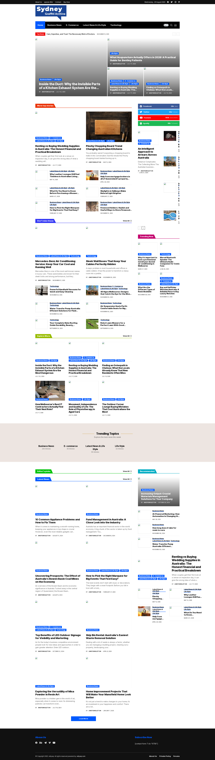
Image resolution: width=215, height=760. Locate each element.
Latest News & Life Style (119, 84)
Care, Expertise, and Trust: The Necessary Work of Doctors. (71, 34)
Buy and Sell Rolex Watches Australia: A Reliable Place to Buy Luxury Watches (169, 290)
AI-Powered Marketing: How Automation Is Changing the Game (166, 515)
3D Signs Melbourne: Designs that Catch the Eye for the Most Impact (115, 293)
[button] (174, 34)
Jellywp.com (80, 756)
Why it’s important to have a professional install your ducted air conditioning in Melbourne (147, 261)
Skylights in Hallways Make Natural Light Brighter (113, 192)
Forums (176, 756)
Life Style (57, 79)
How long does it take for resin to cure (164, 529)
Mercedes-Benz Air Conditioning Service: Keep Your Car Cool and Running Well (55, 264)
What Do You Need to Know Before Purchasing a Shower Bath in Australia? (63, 192)
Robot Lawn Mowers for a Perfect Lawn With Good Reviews (112, 324)
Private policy (165, 756)
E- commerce (130, 81)
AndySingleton (48, 92)
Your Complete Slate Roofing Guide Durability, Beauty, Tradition (63, 324)
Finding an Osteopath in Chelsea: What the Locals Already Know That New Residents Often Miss (116, 369)
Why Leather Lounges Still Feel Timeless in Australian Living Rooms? (64, 175)
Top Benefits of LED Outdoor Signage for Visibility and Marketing (58, 637)
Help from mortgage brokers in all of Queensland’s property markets (115, 177)
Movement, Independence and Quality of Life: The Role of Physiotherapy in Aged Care (83, 408)
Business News (46, 79)
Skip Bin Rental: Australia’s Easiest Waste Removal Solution (107, 637)
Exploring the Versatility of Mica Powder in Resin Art (54, 693)
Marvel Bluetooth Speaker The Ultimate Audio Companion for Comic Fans (170, 261)
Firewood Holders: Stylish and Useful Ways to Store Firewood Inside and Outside (115, 209)
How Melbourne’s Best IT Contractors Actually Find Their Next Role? (49, 407)
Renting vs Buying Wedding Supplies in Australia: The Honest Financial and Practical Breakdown (58, 149)
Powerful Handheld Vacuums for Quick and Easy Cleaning (65, 290)
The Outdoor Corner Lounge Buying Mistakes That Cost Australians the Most (116, 408)
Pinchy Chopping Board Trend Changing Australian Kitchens (104, 147)
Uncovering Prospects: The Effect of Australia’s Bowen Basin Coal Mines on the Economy (57, 578)
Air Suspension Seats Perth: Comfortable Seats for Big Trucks (114, 307)
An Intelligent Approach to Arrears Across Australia (147, 153)
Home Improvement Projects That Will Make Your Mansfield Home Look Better (108, 694)
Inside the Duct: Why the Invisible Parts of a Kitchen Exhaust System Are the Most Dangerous (49, 369)
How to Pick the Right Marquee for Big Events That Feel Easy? (64, 209)
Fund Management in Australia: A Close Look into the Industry (106, 521)
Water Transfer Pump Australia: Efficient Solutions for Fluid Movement (65, 309)
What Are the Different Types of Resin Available (146, 289)
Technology (75, 256)
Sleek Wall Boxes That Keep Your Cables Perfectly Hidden (106, 263)
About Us (153, 756)
